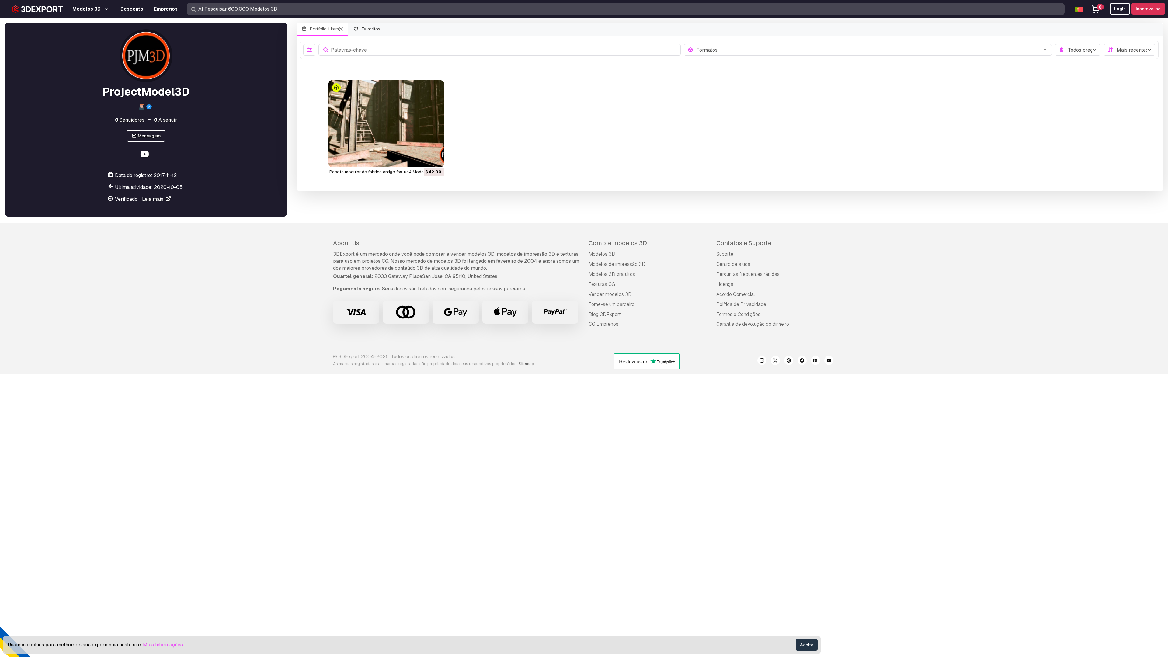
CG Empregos (603, 324)
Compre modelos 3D (618, 243)
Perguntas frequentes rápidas (748, 274)
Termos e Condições (738, 314)
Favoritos (370, 29)
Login (1120, 9)
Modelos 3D (602, 254)
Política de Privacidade (741, 304)
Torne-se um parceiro (611, 304)
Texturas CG (602, 284)
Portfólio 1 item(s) (326, 29)
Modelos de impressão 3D (617, 264)
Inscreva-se (1148, 9)
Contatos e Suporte (743, 243)
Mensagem (149, 136)
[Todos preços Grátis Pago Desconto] (1077, 50)
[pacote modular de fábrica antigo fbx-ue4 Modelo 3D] (386, 123)
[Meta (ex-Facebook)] (802, 361)
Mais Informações (163, 644)
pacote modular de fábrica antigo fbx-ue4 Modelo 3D (381, 172)
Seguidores (129, 120)
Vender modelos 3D (610, 294)
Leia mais (153, 199)
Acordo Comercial (735, 294)
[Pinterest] (789, 361)
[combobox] (872, 50)
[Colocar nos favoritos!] (435, 158)
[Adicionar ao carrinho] (422, 158)
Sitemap (526, 364)
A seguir (165, 120)
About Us (346, 243)
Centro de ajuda (733, 264)
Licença (724, 284)
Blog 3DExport (605, 314)
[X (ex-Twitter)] (775, 361)
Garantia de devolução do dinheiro (752, 324)
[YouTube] (145, 155)
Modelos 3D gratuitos (612, 274)
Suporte (724, 254)
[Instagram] (762, 361)
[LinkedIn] (815, 361)
